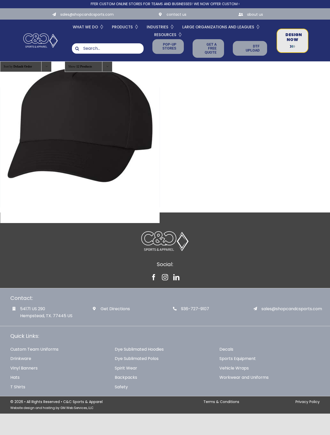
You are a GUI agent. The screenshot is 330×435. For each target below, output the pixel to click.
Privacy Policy (307, 401)
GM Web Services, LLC (77, 408)
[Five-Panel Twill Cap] (80, 123)
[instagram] (165, 277)
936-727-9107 (195, 309)
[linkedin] (176, 277)
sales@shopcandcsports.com (87, 14)
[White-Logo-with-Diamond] (41, 33)
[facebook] (154, 277)
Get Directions (115, 309)
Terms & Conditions (221, 401)
